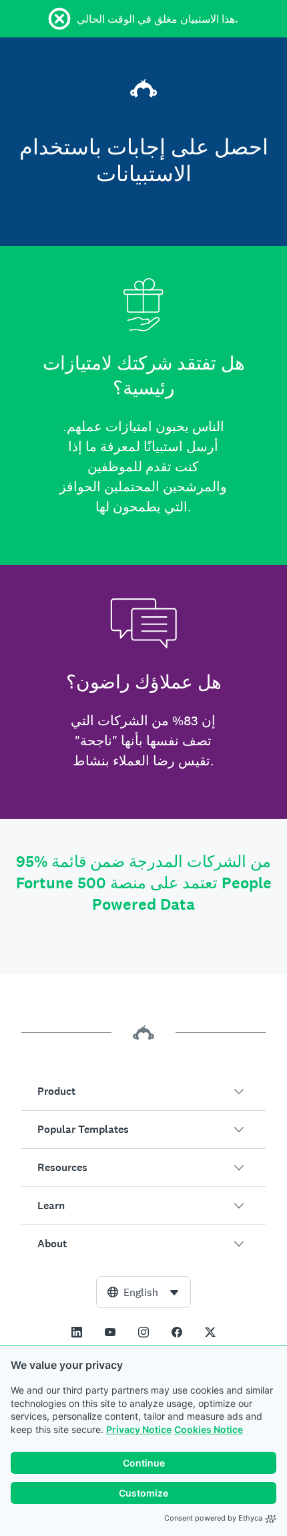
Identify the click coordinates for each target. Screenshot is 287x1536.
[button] (143, 1091)
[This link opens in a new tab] (76, 1332)
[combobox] (143, 1292)
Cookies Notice (208, 1429)
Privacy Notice (139, 1429)
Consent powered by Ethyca (213, 1518)
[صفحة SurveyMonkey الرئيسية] (143, 86)
